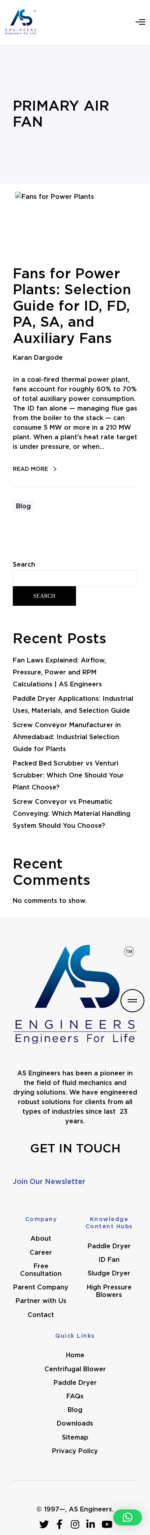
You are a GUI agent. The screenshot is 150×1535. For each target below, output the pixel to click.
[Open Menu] (140, 22)
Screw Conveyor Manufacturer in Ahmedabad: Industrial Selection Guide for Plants (67, 736)
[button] (127, 1517)
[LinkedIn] (91, 1524)
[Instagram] (75, 1524)
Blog (23, 506)
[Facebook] (59, 1524)
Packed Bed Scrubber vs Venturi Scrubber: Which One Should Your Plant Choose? (68, 775)
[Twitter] (44, 1524)
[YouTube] (106, 1524)
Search (24, 564)
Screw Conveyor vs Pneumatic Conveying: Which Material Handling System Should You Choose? (71, 813)
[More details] (132, 1000)
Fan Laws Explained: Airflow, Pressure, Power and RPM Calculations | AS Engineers (59, 672)
